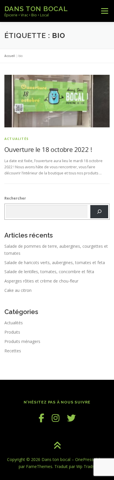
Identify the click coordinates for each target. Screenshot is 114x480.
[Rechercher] (99, 211)
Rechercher (15, 198)
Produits (12, 332)
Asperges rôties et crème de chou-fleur (41, 281)
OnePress (84, 459)
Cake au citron (18, 290)
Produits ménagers (22, 341)
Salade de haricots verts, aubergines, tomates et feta (54, 262)
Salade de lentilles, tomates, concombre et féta (49, 271)
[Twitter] (71, 418)
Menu (104, 10)
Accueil (9, 56)
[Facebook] (41, 418)
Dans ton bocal (36, 9)
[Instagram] (55, 418)
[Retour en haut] (57, 446)
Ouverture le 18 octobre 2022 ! (48, 149)
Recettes (12, 350)
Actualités (16, 138)
